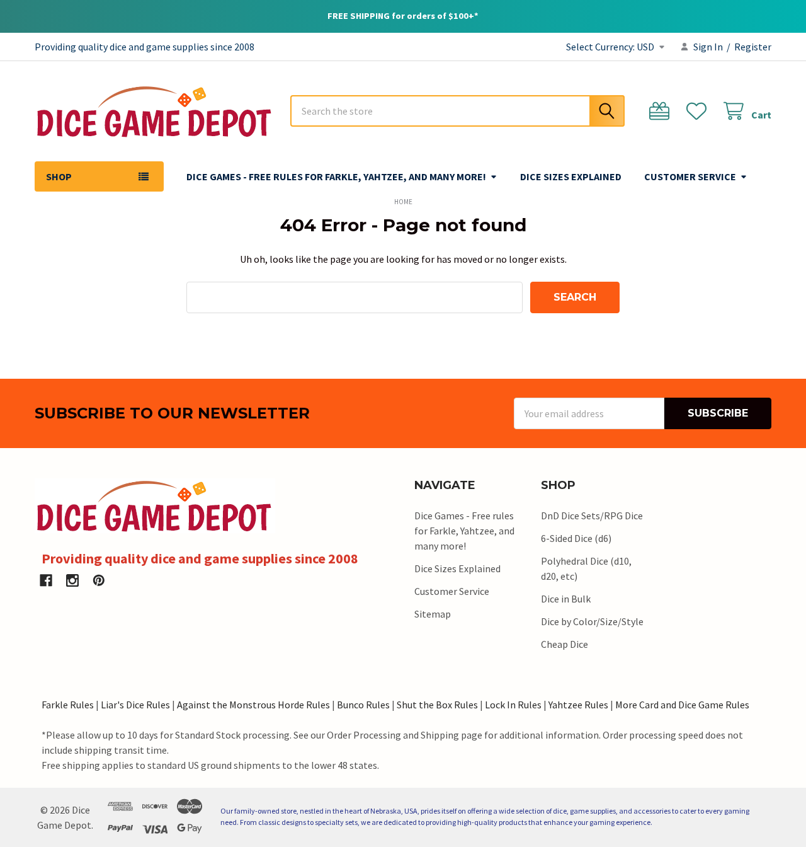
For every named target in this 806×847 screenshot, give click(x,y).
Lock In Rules (513, 704)
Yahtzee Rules (578, 704)
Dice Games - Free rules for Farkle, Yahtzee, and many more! (336, 176)
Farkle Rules (68, 704)
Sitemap (432, 614)
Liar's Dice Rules (135, 704)
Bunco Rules (363, 704)
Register (752, 46)
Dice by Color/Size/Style (592, 621)
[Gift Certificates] (662, 111)
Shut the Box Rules (437, 704)
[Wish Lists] (699, 111)
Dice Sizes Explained (571, 176)
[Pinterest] (99, 580)
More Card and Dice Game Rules (682, 704)
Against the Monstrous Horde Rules (253, 704)
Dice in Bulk (566, 598)
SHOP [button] (59, 176)
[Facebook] (46, 580)
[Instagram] (72, 580)
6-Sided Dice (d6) (576, 538)
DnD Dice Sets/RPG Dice (592, 515)
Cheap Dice (564, 644)
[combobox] (457, 111)
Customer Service (690, 176)
